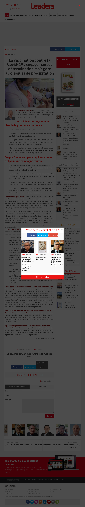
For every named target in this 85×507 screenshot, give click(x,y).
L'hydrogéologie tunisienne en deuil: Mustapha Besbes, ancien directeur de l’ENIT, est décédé (57, 262)
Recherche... (61, 6)
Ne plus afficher (42, 277)
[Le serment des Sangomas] (42, 246)
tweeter (43, 235)
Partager (32, 235)
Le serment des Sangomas (41, 258)
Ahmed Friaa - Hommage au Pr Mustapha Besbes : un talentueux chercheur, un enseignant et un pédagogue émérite (27, 263)
